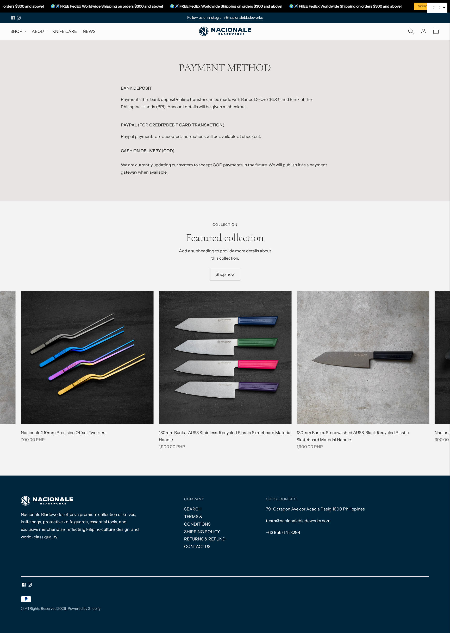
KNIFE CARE (64, 31)
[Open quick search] (411, 31)
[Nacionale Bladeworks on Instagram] (19, 18)
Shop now (225, 274)
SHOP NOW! (424, 6)
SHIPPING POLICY (202, 531)
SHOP (16, 31)
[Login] (423, 31)
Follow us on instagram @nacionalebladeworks (225, 17)
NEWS (89, 31)
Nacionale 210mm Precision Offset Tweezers (64, 432)
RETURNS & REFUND (205, 538)
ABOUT (39, 31)
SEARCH (193, 509)
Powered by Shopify (84, 608)
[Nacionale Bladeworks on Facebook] (13, 18)
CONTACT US (197, 546)
